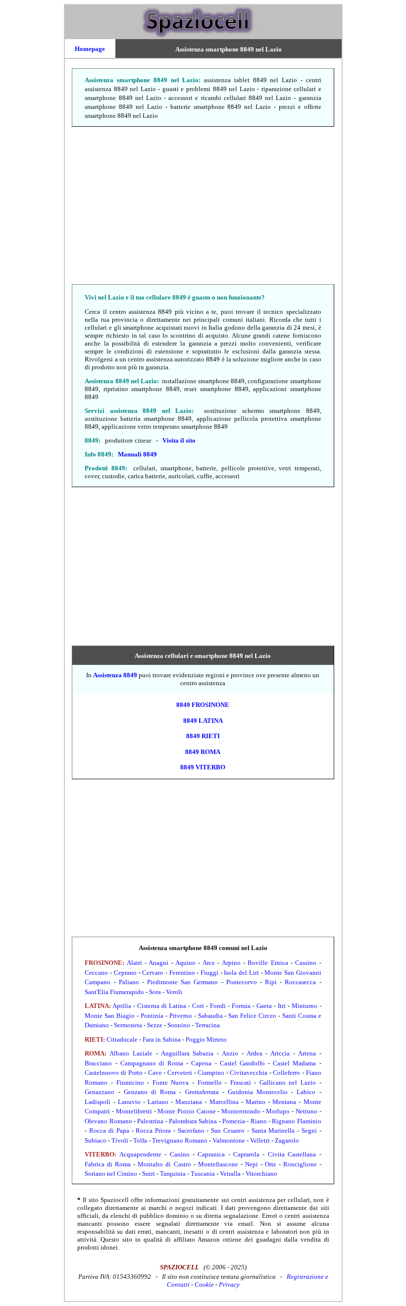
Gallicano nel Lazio (287, 1082)
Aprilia (121, 1005)
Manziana (188, 1101)
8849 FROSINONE (202, 704)
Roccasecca (300, 982)
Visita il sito (179, 440)
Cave (155, 1072)
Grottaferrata (202, 1092)
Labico (306, 1092)
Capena (201, 1063)
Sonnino (178, 1025)
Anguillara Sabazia (187, 1053)
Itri (282, 1005)
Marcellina (224, 1101)
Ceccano (96, 972)
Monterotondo (240, 1111)
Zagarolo (287, 1140)
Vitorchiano (261, 1173)
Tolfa (140, 1140)
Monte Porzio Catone (186, 1111)
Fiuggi (209, 972)
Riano (259, 1121)
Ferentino (182, 972)
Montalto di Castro (164, 1164)
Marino (255, 1101)
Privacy (229, 1284)
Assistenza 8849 (115, 675)
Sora (155, 992)
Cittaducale (122, 1039)
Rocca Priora (153, 1130)
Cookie (204, 1284)
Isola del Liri (241, 972)
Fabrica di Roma (108, 1164)
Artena (307, 1053)
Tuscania (203, 1173)
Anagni (158, 962)
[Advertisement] (203, 206)
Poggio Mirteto (206, 1039)
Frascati (240, 1082)
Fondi (218, 1005)
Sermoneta (128, 1025)
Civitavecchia (248, 1072)
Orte (270, 1164)
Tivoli (119, 1140)
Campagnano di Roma (151, 1063)
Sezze (154, 1025)
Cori (198, 1005)
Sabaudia (210, 1015)
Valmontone (228, 1140)
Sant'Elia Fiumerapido (114, 992)
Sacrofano (191, 1130)
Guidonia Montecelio (258, 1092)
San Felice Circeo (252, 1015)
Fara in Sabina (162, 1039)
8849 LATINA (203, 720)
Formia (241, 1005)
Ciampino (211, 1072)
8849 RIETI (203, 736)
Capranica (211, 1154)
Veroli (174, 992)
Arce (209, 962)
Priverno (180, 1015)
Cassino (305, 962)
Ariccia (280, 1053)
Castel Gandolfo (242, 1063)
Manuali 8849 (137, 454)
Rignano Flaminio (296, 1121)
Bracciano (98, 1063)
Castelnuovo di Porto (113, 1072)
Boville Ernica (268, 962)
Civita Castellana (292, 1154)
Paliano (129, 982)
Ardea (254, 1053)
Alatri (134, 962)
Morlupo (278, 1111)
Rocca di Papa (109, 1130)
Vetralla (230, 1173)
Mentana (284, 1101)
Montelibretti (134, 1111)
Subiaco (95, 1140)
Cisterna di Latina (161, 1005)
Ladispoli (97, 1101)
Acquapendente (140, 1154)
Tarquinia (173, 1173)
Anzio (230, 1053)
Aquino (185, 962)
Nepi (251, 1164)
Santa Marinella (273, 1130)
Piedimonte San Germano (182, 982)
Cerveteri (179, 1072)
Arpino (231, 962)
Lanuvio (129, 1101)
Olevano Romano (108, 1121)
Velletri (260, 1140)
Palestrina (150, 1121)
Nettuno (306, 1111)
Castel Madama (294, 1063)
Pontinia (152, 1015)
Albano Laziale (130, 1053)
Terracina (207, 1025)
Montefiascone (218, 1164)
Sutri (148, 1173)
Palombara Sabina (193, 1121)
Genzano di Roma (150, 1092)
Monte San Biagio (110, 1015)
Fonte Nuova (170, 1082)
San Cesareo (228, 1130)
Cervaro (152, 972)
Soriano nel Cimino (111, 1173)
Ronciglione (300, 1164)
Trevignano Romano (179, 1140)
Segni (309, 1130)
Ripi (271, 982)
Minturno (304, 1005)
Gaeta (264, 1005)
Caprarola (246, 1154)
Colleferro (286, 1072)
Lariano (158, 1101)
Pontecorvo (241, 982)
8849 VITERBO (202, 767)
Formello (210, 1082)
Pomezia (233, 1121)
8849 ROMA (202, 751)
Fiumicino (130, 1082)
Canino (180, 1154)
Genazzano (99, 1092)
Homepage (90, 48)
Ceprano (125, 972)
